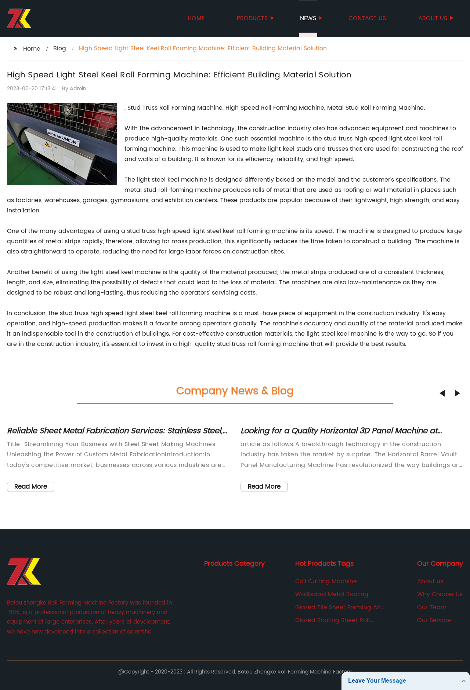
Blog (59, 48)
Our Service (434, 620)
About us (432, 18)
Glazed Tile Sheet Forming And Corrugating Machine (340, 607)
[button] (442, 393)
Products (252, 18)
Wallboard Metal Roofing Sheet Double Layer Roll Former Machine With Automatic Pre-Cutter (340, 594)
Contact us (367, 18)
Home (196, 18)
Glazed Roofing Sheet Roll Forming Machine (332, 620)
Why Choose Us (440, 594)
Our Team (431, 607)
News (308, 18)
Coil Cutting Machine (326, 581)
